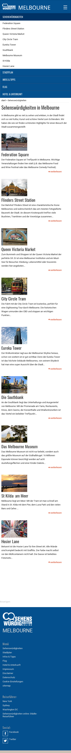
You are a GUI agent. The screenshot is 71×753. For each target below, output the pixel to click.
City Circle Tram (13, 298)
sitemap (7, 685)
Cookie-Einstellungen (13, 681)
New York (7, 701)
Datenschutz (9, 677)
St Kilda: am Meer (14, 495)
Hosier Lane (10, 541)
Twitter (12, 739)
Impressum (8, 669)
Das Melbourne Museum (19, 446)
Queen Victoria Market (18, 249)
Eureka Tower (11, 348)
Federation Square (15, 154)
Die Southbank (12, 397)
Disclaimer (8, 673)
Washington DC (10, 709)
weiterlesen (56, 171)
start (3, 100)
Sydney (6, 705)
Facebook (14, 732)
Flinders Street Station (18, 200)
